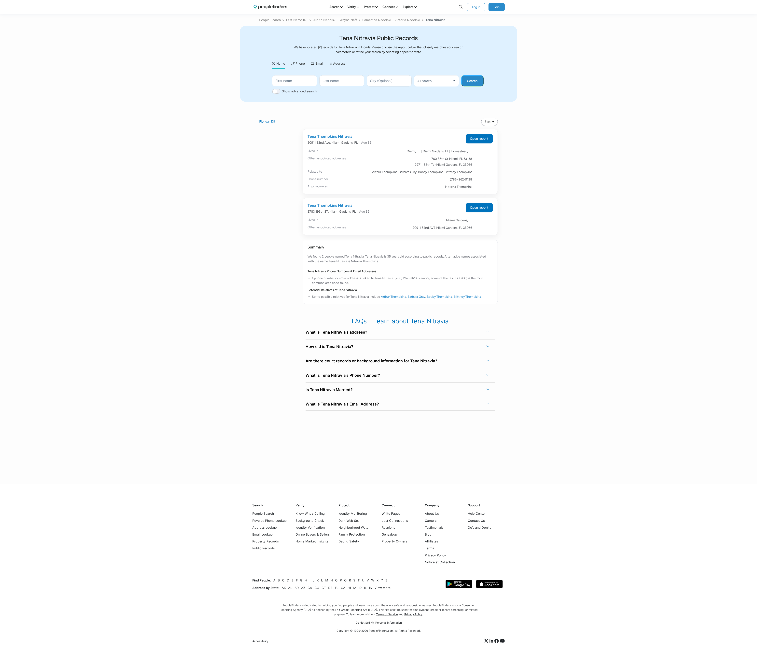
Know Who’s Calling (310, 513)
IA (354, 588)
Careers (430, 520)
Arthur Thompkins (393, 297)
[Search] (461, 7)
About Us (432, 513)
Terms (429, 548)
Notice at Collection (440, 562)
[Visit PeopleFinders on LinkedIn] (491, 641)
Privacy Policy (435, 555)
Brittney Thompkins (467, 297)
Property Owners (394, 541)
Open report (479, 138)
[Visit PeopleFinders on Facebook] (497, 641)
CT (324, 588)
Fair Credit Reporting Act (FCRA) (356, 609)
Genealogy (390, 534)
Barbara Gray (416, 297)
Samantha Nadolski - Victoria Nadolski (391, 20)
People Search (270, 20)
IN (370, 588)
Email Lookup (262, 534)
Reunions (388, 527)
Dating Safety (348, 541)
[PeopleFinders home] (270, 7)
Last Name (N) (297, 20)
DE (330, 588)
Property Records (265, 541)
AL (290, 588)
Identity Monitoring (352, 513)
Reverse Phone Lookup (269, 520)
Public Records (263, 548)
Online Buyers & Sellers (313, 534)
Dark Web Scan (349, 520)
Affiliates (431, 541)
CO (316, 588)
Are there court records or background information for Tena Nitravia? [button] (371, 361)
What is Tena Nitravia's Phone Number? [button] (343, 375)
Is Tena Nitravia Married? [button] (329, 389)
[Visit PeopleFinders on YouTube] (502, 641)
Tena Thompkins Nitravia (330, 136)
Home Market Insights (312, 541)
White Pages (391, 513)
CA (310, 588)
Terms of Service (387, 614)
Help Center (477, 513)
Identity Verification (310, 527)
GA (343, 588)
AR (297, 588)
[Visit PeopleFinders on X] (487, 641)
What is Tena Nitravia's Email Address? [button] (342, 404)
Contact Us (476, 520)
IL (365, 588)
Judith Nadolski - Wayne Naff (335, 20)
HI (349, 588)
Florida (267, 121)
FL (336, 588)
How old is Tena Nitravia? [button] (329, 346)
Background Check (310, 520)
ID (360, 588)
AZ (303, 588)
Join (497, 7)
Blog (428, 534)
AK (284, 588)
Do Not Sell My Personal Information (378, 622)
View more (383, 588)
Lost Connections (395, 520)
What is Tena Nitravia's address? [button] (336, 332)
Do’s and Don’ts (479, 527)
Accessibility (260, 641)
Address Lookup (264, 527)
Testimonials (434, 527)
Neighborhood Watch (354, 527)
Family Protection (351, 534)
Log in (476, 7)
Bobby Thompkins (439, 297)
